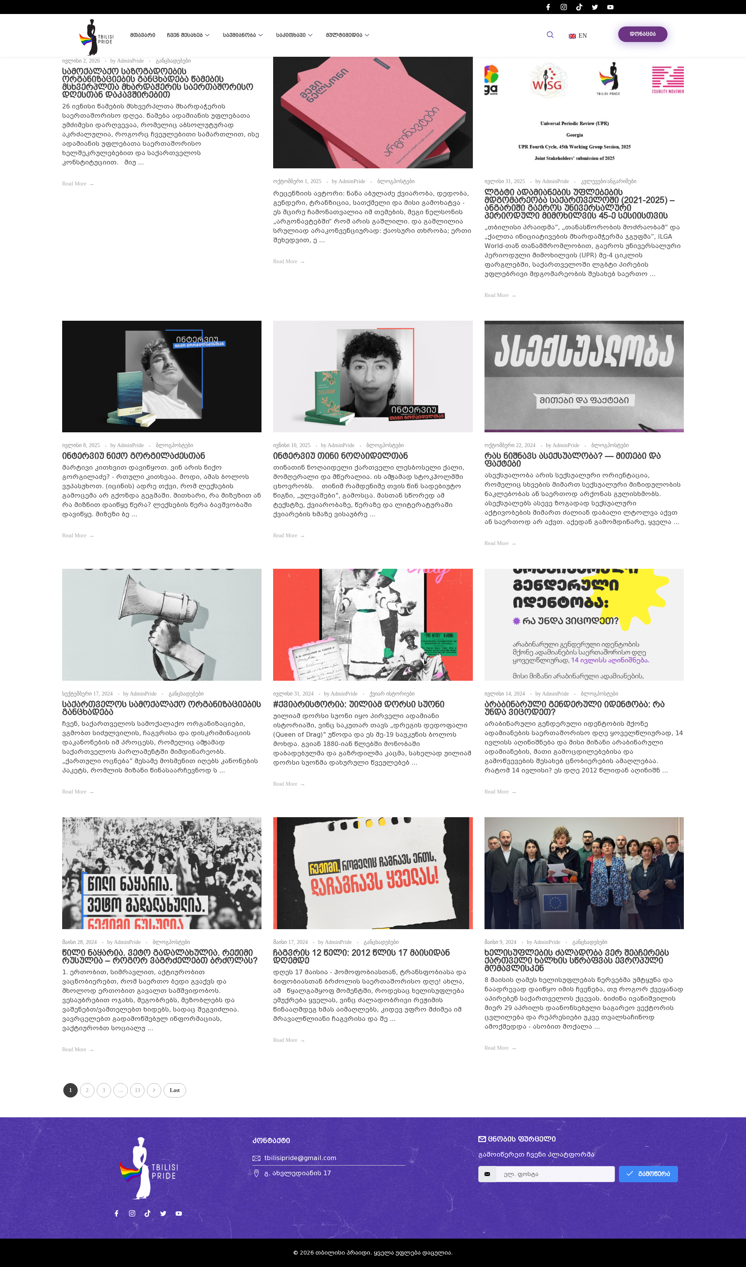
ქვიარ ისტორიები (392, 693)
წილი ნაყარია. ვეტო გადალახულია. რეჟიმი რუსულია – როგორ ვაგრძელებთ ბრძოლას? (160, 956)
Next (154, 1090)
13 (137, 1090)
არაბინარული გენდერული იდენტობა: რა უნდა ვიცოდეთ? (575, 708)
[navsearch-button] (550, 35)
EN (582, 35)
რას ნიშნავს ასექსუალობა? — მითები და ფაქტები (573, 459)
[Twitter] (595, 7)
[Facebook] (548, 7)
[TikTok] (579, 7)
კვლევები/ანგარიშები (608, 181)
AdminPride (131, 61)
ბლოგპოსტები (396, 181)
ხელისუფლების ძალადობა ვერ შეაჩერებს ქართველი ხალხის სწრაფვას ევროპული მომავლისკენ (577, 960)
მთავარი (142, 35)
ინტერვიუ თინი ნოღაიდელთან (340, 456)
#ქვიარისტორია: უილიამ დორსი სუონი (358, 704)
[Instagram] (564, 7)
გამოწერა (653, 1174)
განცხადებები (173, 61)
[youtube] (610, 7)
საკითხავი (291, 35)
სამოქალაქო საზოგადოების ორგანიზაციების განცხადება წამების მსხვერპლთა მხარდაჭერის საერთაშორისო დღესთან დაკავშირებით (157, 83)
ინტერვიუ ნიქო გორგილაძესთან (133, 456)
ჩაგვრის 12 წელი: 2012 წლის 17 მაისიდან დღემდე (361, 956)
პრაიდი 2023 (407, 38)
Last (175, 1090)
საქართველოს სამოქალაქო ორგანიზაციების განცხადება (161, 708)
